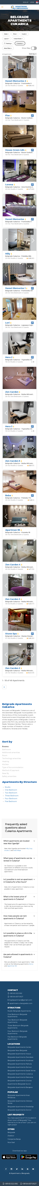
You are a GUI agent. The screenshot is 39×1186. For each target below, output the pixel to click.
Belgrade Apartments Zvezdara (20, 1057)
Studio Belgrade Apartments (19, 1011)
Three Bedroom (11, 796)
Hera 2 (8, 357)
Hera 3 (8, 426)
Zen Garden (11, 392)
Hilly (7, 253)
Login (32, 2)
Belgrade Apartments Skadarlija (20, 1106)
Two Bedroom (11, 793)
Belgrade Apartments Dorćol (19, 1110)
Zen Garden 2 (12, 668)
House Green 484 (15, 150)
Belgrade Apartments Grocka (20, 1080)
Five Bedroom (11, 801)
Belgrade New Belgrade (17, 1050)
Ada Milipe (17, 850)
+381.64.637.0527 (29, 1184)
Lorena (9, 184)
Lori (7, 322)
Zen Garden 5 (12, 461)
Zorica (31, 964)
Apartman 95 (12, 530)
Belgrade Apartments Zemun (20, 1067)
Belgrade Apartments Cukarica (20, 1074)
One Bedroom (11, 790)
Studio (7, 787)
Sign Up (25, 2)
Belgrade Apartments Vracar (19, 1054)
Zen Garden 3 (12, 599)
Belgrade (11, 1132)
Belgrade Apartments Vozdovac (20, 1060)
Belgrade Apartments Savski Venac (22, 1070)
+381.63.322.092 (11, 1184)
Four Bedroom (11, 798)
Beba (8, 495)
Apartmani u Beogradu (20, 1173)
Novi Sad (11, 1142)
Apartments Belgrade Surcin (19, 1084)
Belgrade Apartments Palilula (20, 1064)
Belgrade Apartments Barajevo (20, 1087)
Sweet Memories (14, 219)
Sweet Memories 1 (15, 288)
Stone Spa (11, 633)
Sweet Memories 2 (15, 81)
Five (7, 115)
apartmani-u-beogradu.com (21, 1003)
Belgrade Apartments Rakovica (20, 1077)
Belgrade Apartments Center (19, 1047)
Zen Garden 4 (12, 564)
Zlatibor (11, 1136)
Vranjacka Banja (14, 1139)
